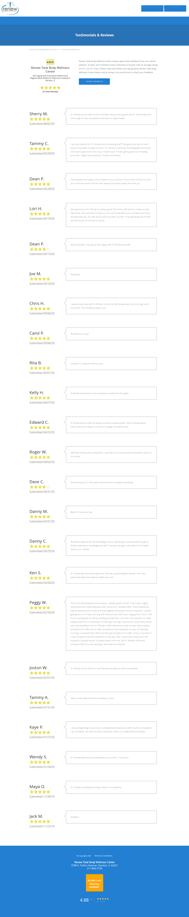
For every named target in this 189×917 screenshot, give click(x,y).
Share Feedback (94, 81)
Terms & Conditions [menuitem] (103, 855)
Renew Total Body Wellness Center (43, 49)
